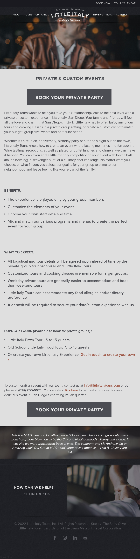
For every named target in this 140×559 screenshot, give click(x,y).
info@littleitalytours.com (102, 386)
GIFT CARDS (42, 15)
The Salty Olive (114, 524)
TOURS (28, 15)
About (17, 15)
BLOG (109, 15)
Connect (121, 15)
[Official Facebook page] (54, 537)
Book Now (6, 557)
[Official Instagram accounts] (64, 537)
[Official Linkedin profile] (75, 537)
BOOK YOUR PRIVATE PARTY (69, 97)
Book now (102, 3)
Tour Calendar (125, 3)
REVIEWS (98, 15)
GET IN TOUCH (36, 494)
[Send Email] (85, 538)
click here (71, 390)
